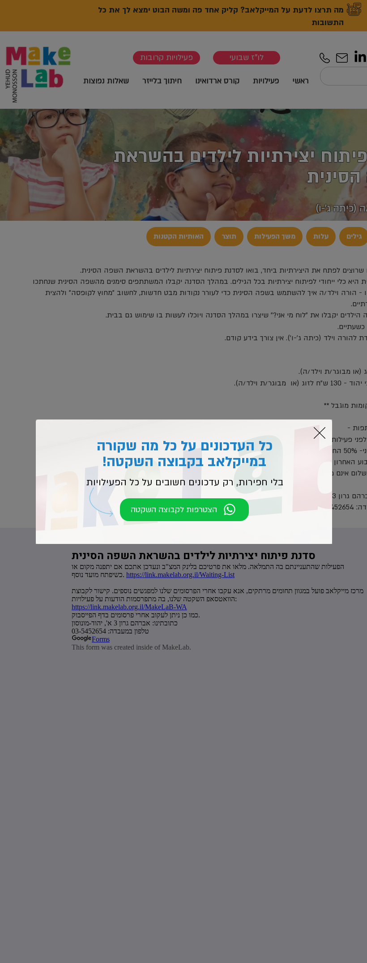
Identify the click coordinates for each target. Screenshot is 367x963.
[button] (319, 433)
